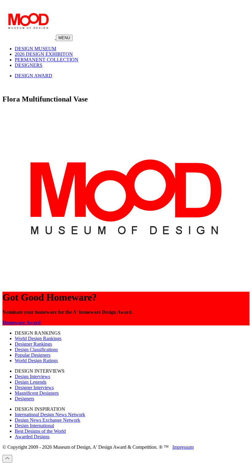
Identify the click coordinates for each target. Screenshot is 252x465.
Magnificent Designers (37, 393)
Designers (24, 398)
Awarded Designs (32, 436)
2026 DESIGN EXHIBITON (44, 54)
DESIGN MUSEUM (35, 48)
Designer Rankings (33, 344)
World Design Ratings (36, 360)
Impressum (183, 447)
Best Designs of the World (40, 431)
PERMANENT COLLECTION (46, 59)
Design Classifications (36, 349)
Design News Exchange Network (47, 420)
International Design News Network (50, 414)
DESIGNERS (28, 65)
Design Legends (30, 382)
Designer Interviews (34, 387)
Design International (34, 425)
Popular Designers (32, 355)
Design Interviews (32, 376)
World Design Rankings (38, 338)
